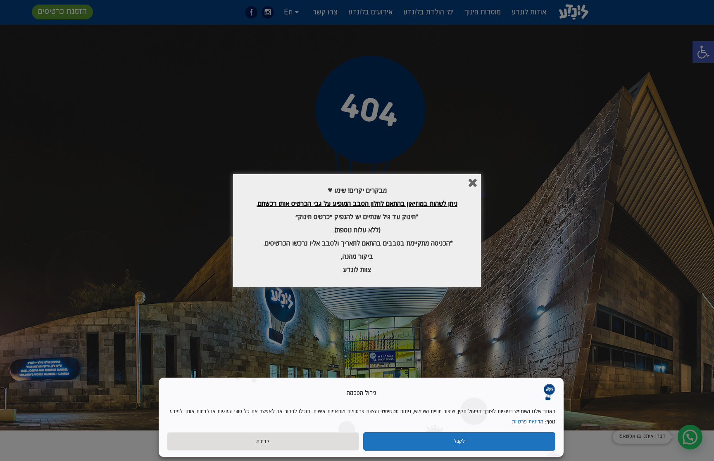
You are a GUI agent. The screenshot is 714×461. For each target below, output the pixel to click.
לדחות (263, 441)
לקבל (459, 441)
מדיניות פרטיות (527, 422)
